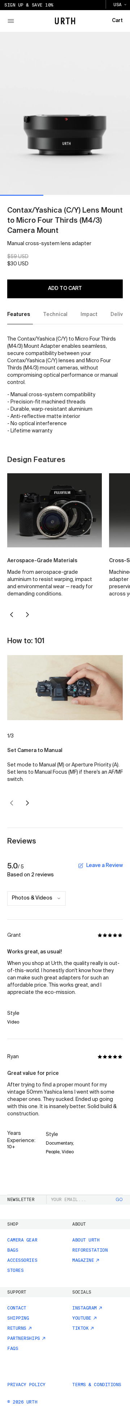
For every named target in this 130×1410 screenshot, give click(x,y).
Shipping (18, 1318)
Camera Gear (22, 1240)
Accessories (22, 1260)
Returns (16, 1328)
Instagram (84, 1308)
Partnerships (23, 1338)
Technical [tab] (55, 314)
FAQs (12, 1348)
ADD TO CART (65, 288)
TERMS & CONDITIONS (96, 1385)
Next (28, 614)
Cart (117, 20)
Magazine (83, 1260)
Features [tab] (18, 314)
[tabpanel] (65, 385)
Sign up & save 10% (28, 5)
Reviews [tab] (21, 841)
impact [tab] (89, 314)
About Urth (86, 1240)
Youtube (81, 1318)
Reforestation (90, 1250)
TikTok (80, 1328)
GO (119, 1200)
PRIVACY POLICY (26, 1385)
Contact (16, 1308)
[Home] (65, 20)
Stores (15, 1270)
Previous (11, 615)
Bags (12, 1250)
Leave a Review (104, 865)
